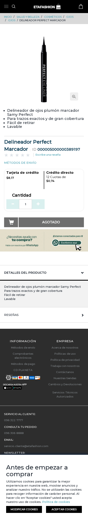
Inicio (8, 16)
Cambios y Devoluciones (64, 384)
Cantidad (21, 195)
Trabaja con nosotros (64, 365)
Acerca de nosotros (65, 347)
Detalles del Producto (25, 272)
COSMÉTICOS (53, 16)
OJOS (69, 16)
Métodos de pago (23, 363)
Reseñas (11, 315)
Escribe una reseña (48, 154)
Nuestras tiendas (64, 378)
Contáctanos (65, 372)
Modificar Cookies (24, 509)
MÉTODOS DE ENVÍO (20, 163)
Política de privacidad (65, 359)
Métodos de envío (23, 347)
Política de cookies (55, 502)
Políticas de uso (65, 353)
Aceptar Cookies (64, 509)
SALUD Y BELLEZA (28, 16)
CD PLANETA (23, 370)
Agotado (51, 222)
